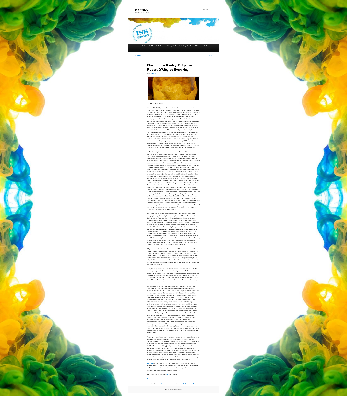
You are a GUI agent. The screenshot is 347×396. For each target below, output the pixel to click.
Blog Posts (162, 383)
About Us (144, 46)
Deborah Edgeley (181, 383)
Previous (138, 55)
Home (137, 46)
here (168, 374)
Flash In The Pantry (170, 383)
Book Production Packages (156, 46)
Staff (205, 46)
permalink (196, 383)
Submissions (139, 50)
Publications (198, 46)
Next (210, 55)
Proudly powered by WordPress (173, 389)
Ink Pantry (141, 9)
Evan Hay (150, 363)
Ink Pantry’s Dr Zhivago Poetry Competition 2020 (179, 46)
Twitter (149, 379)
